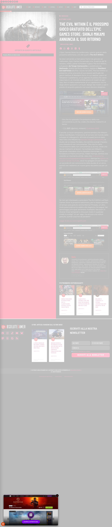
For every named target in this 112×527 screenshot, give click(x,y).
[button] (57, 495)
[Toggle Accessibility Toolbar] (3, 524)
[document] (56, 263)
